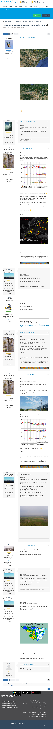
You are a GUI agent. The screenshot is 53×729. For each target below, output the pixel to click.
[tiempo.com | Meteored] (7, 696)
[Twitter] (24, 702)
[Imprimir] (49, 34)
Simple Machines (22, 723)
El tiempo (5, 6)
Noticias (10, 6)
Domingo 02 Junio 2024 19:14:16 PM (27, 121)
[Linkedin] (34, 707)
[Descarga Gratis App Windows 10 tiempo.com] (17, 695)
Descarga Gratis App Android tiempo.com (9, 701)
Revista (46, 6)
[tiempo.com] (6, 2)
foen (9, 545)
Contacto (24, 712)
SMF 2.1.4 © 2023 (14, 723)
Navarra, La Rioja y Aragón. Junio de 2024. (24, 25)
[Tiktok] (39, 702)
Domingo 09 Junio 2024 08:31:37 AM (27, 664)
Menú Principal (7, 9)
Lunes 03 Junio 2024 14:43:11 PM (27, 148)
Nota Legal (42, 712)
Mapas (30, 6)
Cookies (33, 714)
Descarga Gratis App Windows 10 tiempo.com (10, 707)
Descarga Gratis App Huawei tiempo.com (9, 705)
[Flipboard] (44, 707)
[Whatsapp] (44, 702)
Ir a (33, 689)
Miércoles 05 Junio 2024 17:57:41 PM (27, 332)
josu (9, 663)
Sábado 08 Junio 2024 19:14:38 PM (27, 570)
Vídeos (15, 6)
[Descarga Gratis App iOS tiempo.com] (26, 692)
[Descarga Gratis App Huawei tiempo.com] (36, 692)
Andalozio (9, 148)
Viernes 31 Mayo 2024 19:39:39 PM (27, 37)
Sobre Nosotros (32, 712)
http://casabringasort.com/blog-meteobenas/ (29, 324)
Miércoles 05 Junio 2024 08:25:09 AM (27, 270)
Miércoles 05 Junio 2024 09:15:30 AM (27, 298)
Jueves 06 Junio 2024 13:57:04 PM (27, 374)
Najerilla (9, 269)
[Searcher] (16, 2)
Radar (25, 6)
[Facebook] (29, 702)
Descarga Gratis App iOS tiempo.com (8, 703)
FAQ (38, 712)
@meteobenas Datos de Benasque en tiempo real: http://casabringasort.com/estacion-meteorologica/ (34, 325)
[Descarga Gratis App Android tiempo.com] (17, 692)
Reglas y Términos (40, 725)
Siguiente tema (13, 29)
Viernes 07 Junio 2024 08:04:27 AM (27, 472)
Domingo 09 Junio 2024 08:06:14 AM (27, 598)
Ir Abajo (5, 33)
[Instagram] (34, 702)
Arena (9, 37)
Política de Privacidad (41, 714)
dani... (9, 297)
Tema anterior (6, 29)
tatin (9, 120)
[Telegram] (39, 707)
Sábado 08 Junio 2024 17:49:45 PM (27, 545)
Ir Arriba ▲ (48, 725)
